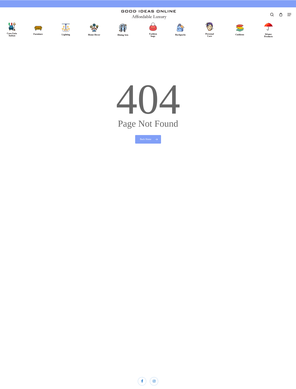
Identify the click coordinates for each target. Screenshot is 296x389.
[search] (272, 14)
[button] (289, 14)
